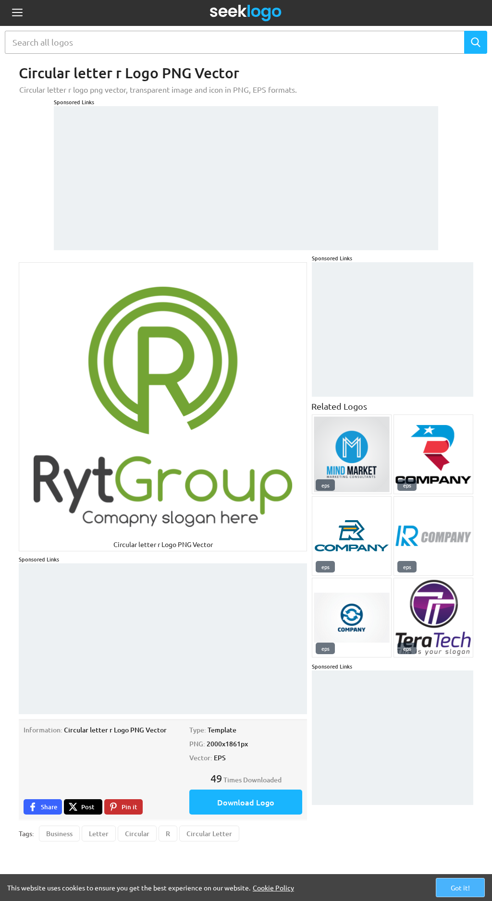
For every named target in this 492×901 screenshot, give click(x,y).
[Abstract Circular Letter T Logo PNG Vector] (433, 617)
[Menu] (17, 13)
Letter (99, 833)
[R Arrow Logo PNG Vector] (352, 536)
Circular (137, 833)
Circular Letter (209, 833)
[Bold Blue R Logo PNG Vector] (433, 536)
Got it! (460, 887)
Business (59, 833)
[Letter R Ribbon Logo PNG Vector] (433, 454)
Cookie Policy (273, 887)
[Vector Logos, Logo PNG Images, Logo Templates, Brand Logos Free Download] (246, 13)
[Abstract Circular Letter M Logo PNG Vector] (352, 454)
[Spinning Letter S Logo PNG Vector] (352, 617)
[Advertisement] (246, 173)
